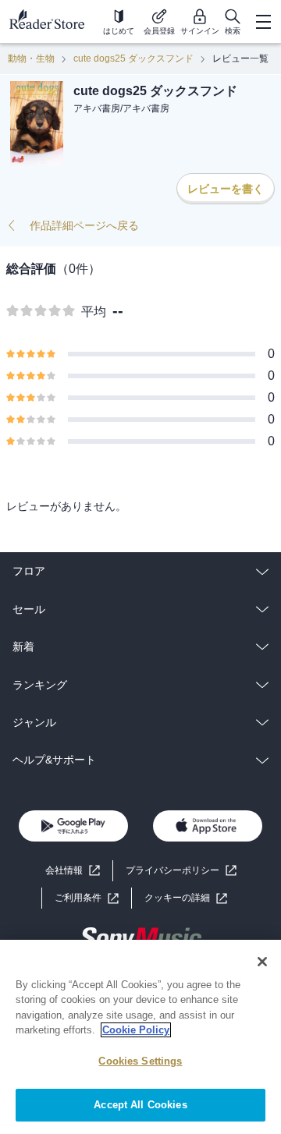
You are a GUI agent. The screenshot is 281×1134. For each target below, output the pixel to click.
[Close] (262, 961)
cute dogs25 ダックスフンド (133, 58)
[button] (186, 898)
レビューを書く (225, 189)
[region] (140, 1037)
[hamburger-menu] (263, 22)
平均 (93, 311)
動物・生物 (31, 58)
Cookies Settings (140, 1061)
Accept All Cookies (140, 1105)
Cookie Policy (135, 1030)
